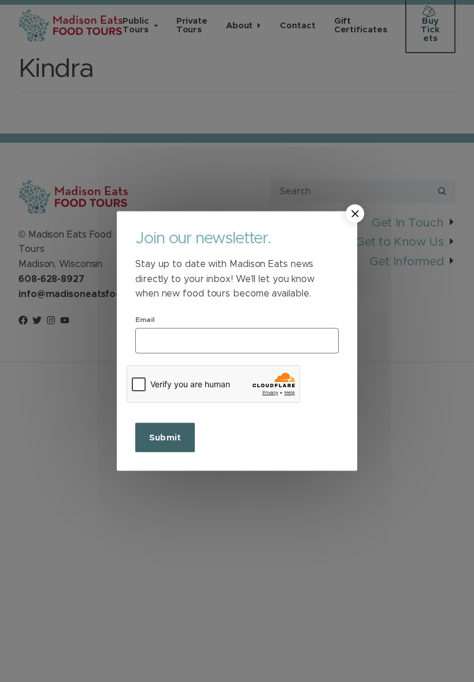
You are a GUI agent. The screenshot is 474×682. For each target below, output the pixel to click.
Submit (165, 437)
